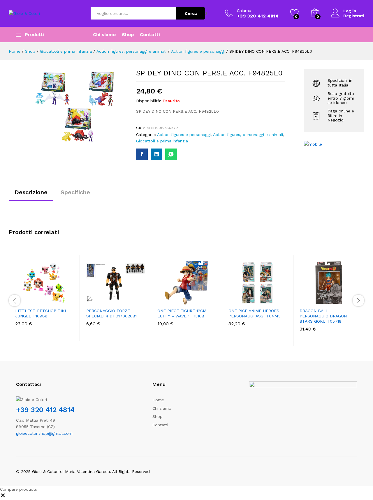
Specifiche (75, 192)
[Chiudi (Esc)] (366, 6)
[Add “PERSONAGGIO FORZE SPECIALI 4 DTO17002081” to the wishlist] (122, 301)
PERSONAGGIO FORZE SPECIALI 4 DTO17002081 (111, 313)
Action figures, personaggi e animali (248, 134)
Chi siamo (104, 34)
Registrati (353, 15)
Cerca (191, 13)
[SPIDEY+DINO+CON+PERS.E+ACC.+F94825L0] (156, 154)
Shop (128, 34)
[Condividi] (353, 6)
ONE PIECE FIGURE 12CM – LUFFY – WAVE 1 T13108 (183, 313)
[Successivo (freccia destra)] (363, 250)
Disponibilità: (148, 100)
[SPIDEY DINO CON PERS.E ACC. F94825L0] (142, 154)
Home (158, 399)
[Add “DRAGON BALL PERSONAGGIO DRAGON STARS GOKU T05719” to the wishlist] (335, 301)
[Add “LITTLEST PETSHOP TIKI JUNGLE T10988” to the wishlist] (51, 301)
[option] (44, 298)
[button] (24, 301)
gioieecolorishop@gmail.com (44, 433)
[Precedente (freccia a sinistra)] (10, 250)
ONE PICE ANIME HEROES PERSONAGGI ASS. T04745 (254, 313)
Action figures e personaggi (184, 134)
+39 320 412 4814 (45, 410)
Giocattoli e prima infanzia (162, 141)
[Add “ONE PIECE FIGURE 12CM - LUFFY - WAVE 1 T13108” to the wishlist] (193, 301)
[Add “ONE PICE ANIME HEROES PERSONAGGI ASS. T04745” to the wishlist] (264, 301)
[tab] (31, 194)
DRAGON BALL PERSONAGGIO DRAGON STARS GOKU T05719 (323, 316)
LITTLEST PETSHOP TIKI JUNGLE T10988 (40, 313)
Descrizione (31, 192)
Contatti (150, 34)
